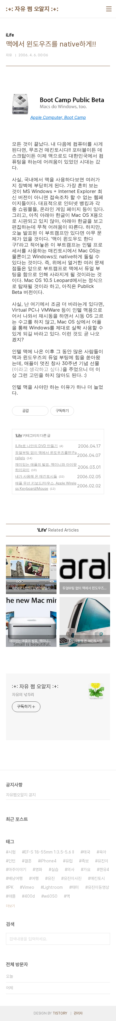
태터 (75, 887)
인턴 (11, 861)
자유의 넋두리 (23, 694)
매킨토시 (97, 878)
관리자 (78, 1013)
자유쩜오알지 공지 (21, 794)
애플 (11, 896)
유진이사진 (72, 878)
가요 (86, 869)
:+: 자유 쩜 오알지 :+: (32, 9)
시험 (11, 852)
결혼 (28, 861)
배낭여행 (15, 878)
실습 (54, 869)
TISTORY (60, 1013)
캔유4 (104, 869)
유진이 (103, 861)
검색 (104, 939)
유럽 (69, 861)
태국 (86, 852)
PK (10, 887)
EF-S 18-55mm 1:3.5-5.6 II (49, 852)
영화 (38, 869)
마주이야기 (17, 869)
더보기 (10, 906)
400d (29, 896)
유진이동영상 (98, 887)
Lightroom (53, 887)
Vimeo (28, 887)
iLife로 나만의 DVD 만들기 (36, 446)
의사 (70, 869)
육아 (102, 852)
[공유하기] (34, 410)
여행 (35, 878)
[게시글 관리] (42, 410)
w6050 (50, 896)
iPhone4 (48, 861)
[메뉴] (109, 9)
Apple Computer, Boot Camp (58, 117)
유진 (51, 878)
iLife (19, 435)
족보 (85, 861)
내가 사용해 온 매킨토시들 (36, 476)
